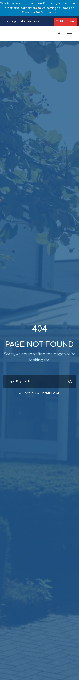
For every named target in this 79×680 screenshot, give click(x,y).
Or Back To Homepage (39, 392)
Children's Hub (66, 21)
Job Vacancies (31, 21)
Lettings (11, 21)
